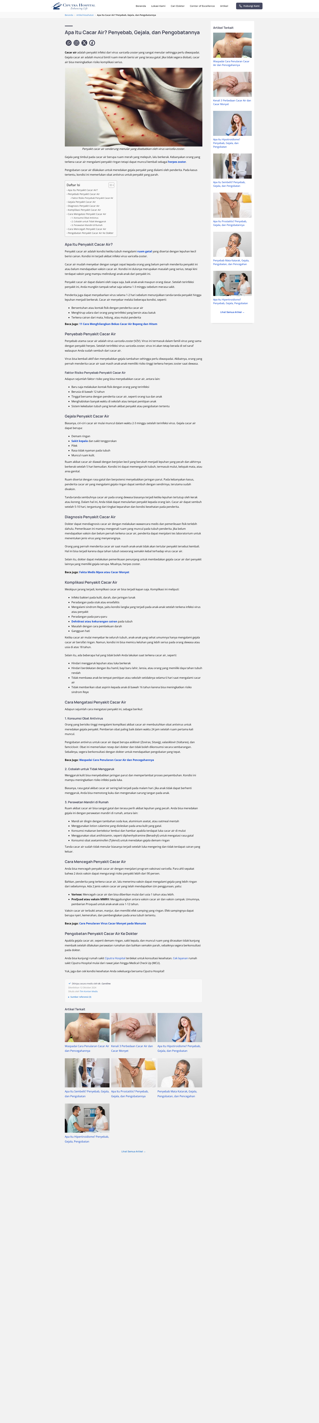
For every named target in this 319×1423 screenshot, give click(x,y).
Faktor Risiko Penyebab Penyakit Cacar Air (92, 197)
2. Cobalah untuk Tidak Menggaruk (89, 221)
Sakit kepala (79, 441)
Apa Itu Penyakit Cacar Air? (83, 190)
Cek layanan (180, 958)
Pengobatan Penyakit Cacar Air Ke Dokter (90, 233)
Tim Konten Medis (89, 991)
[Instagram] (76, 43)
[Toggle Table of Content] (109, 185)
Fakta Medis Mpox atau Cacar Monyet (104, 572)
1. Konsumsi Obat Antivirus (85, 217)
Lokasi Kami (158, 5)
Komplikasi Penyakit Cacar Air (84, 209)
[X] (84, 43)
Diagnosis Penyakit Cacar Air (84, 205)
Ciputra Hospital (115, 958)
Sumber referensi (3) (80, 996)
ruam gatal (144, 251)
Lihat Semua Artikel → (133, 1151)
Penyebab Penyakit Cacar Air (84, 194)
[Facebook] (92, 43)
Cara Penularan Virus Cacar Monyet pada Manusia (112, 923)
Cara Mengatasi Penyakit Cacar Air (87, 214)
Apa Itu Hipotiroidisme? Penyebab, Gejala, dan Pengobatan (226, 143)
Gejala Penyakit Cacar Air (82, 201)
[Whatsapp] (69, 43)
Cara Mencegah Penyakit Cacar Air (87, 229)
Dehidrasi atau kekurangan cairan (94, 621)
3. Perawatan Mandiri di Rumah (87, 225)
